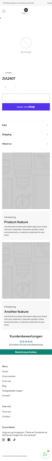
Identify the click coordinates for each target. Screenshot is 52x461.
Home (5, 371)
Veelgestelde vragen (12, 390)
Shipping (6, 134)
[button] (45, 454)
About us (6, 143)
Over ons (6, 381)
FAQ (4, 125)
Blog (4, 386)
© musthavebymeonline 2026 (14, 456)
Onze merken (9, 376)
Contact (6, 395)
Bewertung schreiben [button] (26, 352)
